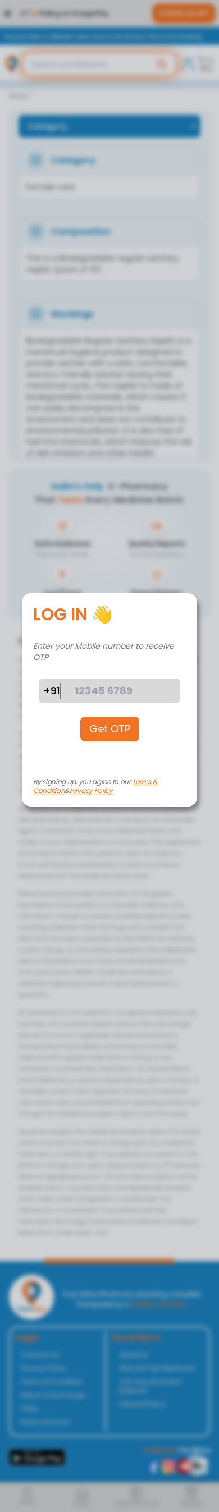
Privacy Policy (91, 790)
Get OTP (109, 729)
